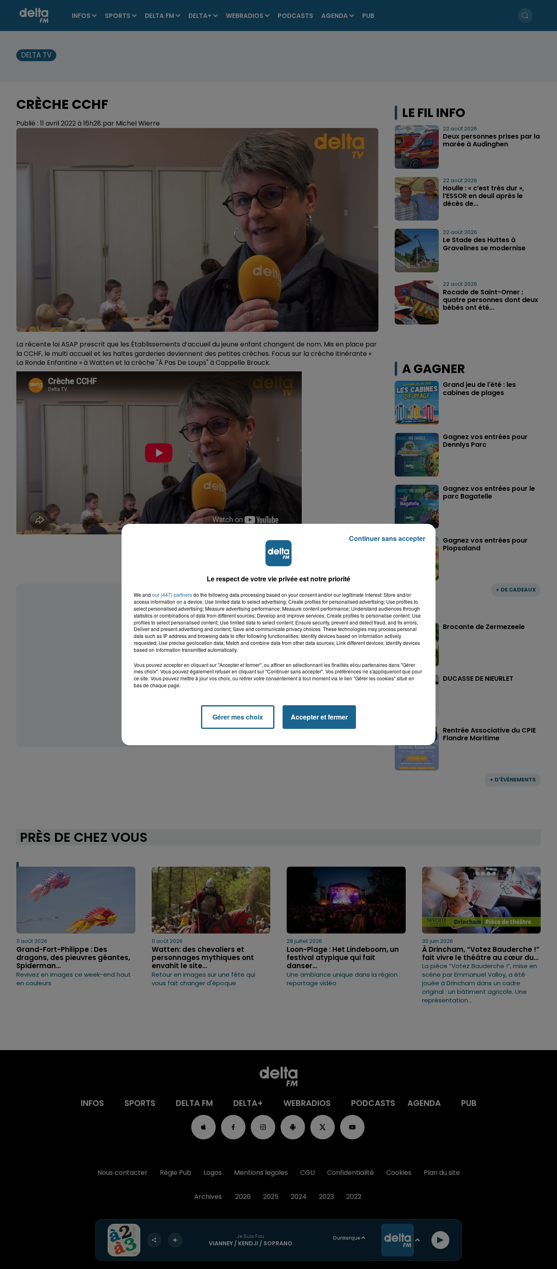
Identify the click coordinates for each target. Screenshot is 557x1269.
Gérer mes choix (237, 717)
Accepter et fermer (319, 717)
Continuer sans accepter (387, 538)
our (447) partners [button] (172, 594)
